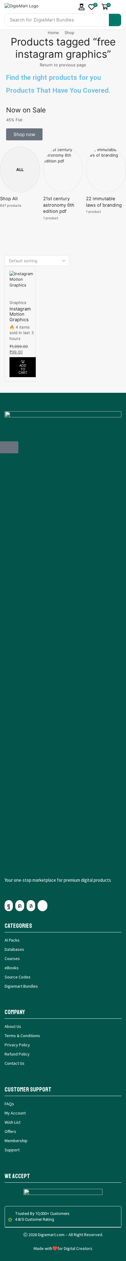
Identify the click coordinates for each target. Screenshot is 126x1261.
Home (53, 32)
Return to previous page (63, 64)
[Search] (115, 20)
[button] (81, 6)
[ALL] (14, 160)
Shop (69, 32)
